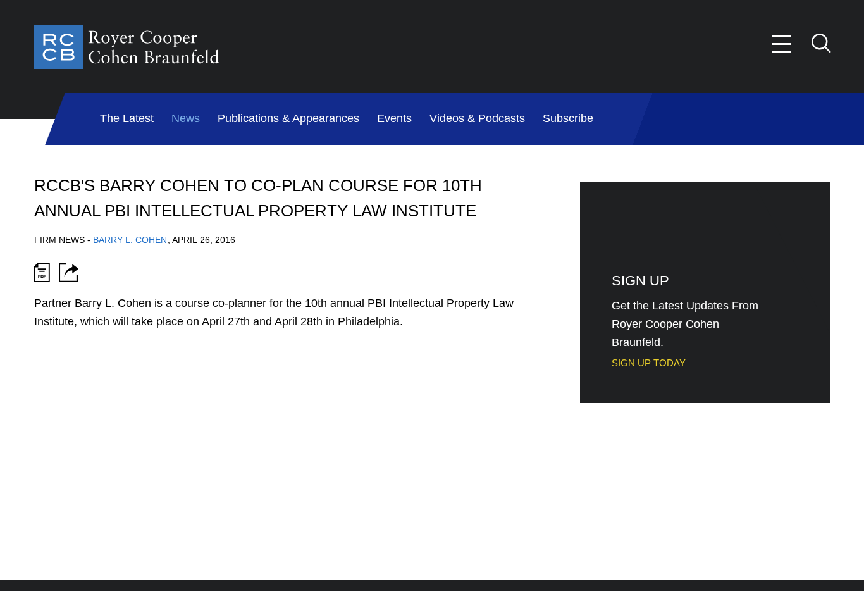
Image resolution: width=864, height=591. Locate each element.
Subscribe (568, 118)
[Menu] (781, 44)
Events (394, 118)
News (185, 118)
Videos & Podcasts (477, 118)
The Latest (127, 118)
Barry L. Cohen (130, 240)
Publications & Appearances (288, 118)
